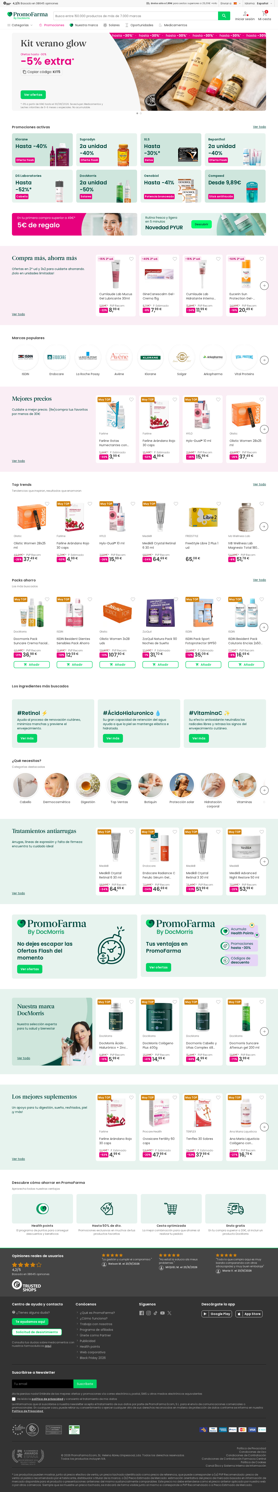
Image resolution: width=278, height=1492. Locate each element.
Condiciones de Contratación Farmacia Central (234, 1459)
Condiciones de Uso (252, 1452)
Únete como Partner (95, 1335)
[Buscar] (224, 15)
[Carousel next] (260, 73)
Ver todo (259, 127)
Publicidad (87, 1341)
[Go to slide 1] (137, 113)
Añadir (34, 664)
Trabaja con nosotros (96, 1324)
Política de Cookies (253, 1462)
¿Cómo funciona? (94, 1318)
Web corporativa (92, 1352)
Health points (90, 1346)
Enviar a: (226, 3)
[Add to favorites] (131, 259)
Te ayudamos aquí (30, 1322)
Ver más (27, 738)
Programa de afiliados (96, 1330)
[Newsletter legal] (14, 1399)
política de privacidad (47, 1399)
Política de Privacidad (28, 1411)
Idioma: (256, 3)
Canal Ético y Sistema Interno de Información (236, 1466)
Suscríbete (85, 1384)
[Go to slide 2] (141, 113)
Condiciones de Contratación (246, 1455)
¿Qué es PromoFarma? (97, 1313)
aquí (48, 1346)
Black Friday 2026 (93, 1358)
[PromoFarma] (27, 16)
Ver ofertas (33, 95)
